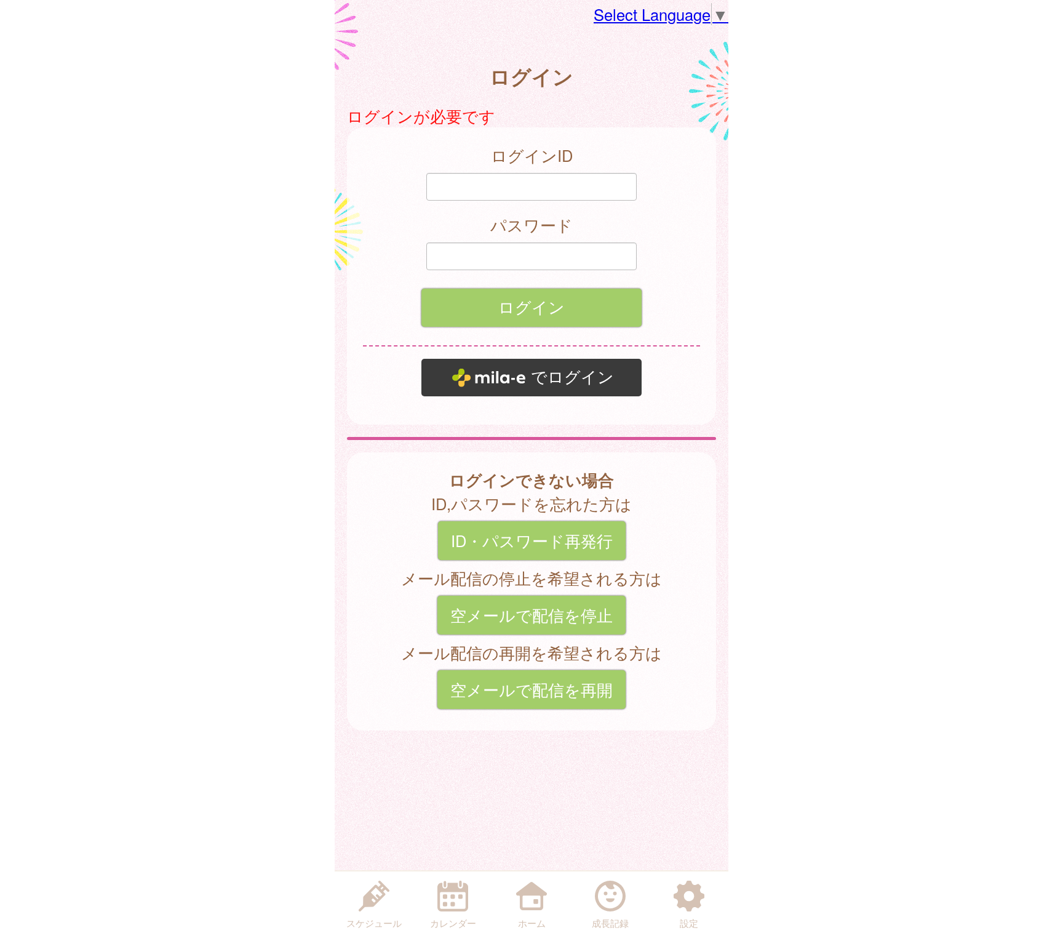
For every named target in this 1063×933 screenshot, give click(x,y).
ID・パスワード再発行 (532, 540)
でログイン (572, 377)
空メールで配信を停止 (531, 615)
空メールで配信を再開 (531, 689)
